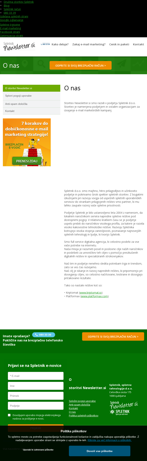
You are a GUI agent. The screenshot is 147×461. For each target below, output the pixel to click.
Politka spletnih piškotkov (83, 415)
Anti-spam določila (79, 404)
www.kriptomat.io (91, 292)
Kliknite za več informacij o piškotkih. (110, 440)
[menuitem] (60, 44)
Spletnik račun (12, 9)
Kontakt (73, 408)
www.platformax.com (94, 296)
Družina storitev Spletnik (19, 2)
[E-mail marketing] (19, 47)
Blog (6, 5)
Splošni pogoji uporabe (82, 401)
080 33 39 (10, 13)
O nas (72, 412)
